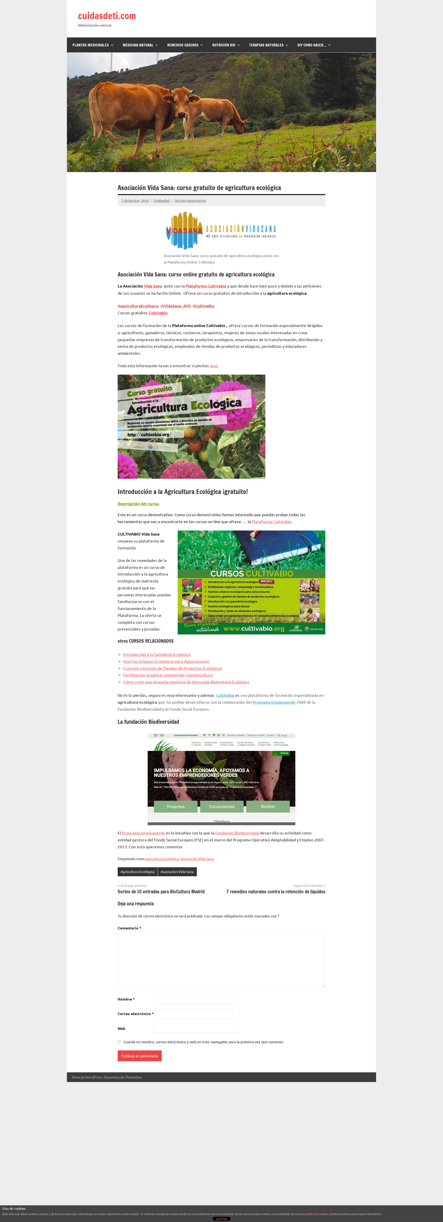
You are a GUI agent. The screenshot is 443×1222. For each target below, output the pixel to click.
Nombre (126, 999)
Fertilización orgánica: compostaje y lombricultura (168, 674)
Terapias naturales (266, 45)
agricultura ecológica (162, 858)
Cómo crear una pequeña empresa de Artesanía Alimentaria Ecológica (186, 681)
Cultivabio (158, 312)
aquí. (214, 365)
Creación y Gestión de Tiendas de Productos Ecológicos (172, 668)
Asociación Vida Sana (197, 858)
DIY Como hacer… (311, 45)
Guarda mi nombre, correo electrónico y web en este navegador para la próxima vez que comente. (203, 1041)
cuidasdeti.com (107, 15)
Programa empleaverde (143, 832)
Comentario (129, 927)
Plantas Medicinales (90, 45)
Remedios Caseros (182, 45)
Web (121, 1028)
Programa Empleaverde (274, 702)
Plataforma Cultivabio (271, 521)
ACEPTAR (221, 1219)
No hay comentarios (190, 200)
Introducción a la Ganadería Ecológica (156, 654)
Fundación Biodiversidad (237, 832)
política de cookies (317, 1214)
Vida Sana (152, 286)
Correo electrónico (136, 1013)
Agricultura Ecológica (138, 871)
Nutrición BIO (223, 45)
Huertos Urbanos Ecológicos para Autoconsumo (166, 661)
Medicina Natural (138, 45)
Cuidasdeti (161, 200)
